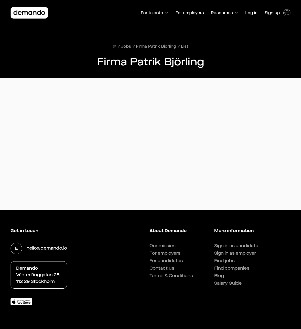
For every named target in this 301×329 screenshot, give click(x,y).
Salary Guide (228, 283)
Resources (222, 12)
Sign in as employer (235, 253)
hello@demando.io (46, 248)
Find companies (231, 268)
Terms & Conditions (171, 276)
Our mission (162, 246)
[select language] (286, 12)
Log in (251, 12)
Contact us (161, 268)
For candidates (166, 261)
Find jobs (224, 261)
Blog (219, 276)
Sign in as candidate (236, 246)
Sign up (272, 12)
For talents (152, 12)
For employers (189, 12)
